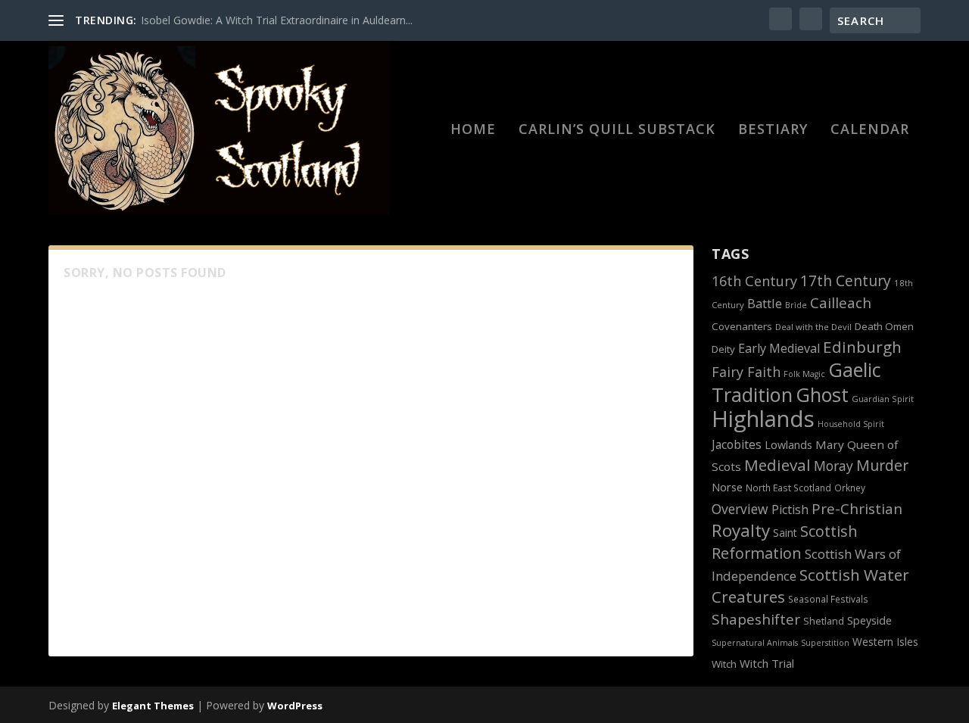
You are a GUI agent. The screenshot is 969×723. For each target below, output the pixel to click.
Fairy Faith (746, 372)
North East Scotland (788, 487)
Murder (882, 465)
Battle (764, 303)
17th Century (845, 280)
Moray (833, 466)
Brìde (796, 305)
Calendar (869, 130)
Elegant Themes (153, 705)
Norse (727, 486)
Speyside (869, 620)
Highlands (763, 419)
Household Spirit (851, 424)
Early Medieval (779, 348)
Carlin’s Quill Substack (617, 130)
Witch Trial (767, 663)
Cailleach (840, 303)
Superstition (825, 642)
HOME (473, 130)
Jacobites (737, 444)
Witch (724, 664)
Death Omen (884, 326)
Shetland (823, 621)
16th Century (754, 281)
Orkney (849, 487)
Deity (723, 349)
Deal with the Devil (813, 326)
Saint (785, 532)
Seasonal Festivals (828, 599)
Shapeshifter (756, 619)
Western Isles (885, 641)
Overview (740, 509)
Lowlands (788, 445)
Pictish (790, 509)
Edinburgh (862, 346)
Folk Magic (804, 374)
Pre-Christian (857, 508)
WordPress (294, 705)
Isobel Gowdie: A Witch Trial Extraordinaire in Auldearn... (277, 20)
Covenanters (742, 326)
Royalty (741, 530)
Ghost (822, 394)
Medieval (777, 464)
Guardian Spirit (883, 398)
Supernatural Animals (755, 642)
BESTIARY (773, 130)
